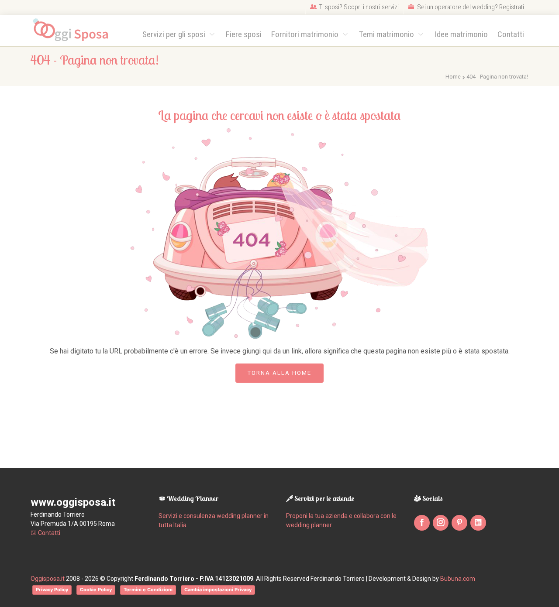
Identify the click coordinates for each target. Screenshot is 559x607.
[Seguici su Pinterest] (459, 523)
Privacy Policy (52, 589)
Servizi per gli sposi (174, 34)
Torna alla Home (279, 373)
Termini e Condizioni (148, 589)
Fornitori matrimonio (305, 34)
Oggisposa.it (48, 578)
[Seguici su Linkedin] (478, 523)
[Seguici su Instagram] (441, 523)
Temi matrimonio (387, 34)
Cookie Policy (96, 589)
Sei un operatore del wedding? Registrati (470, 7)
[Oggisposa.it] (74, 30)
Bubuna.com (457, 578)
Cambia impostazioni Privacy (218, 589)
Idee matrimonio (461, 34)
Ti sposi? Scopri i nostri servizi (358, 7)
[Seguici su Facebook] (422, 523)
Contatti (510, 34)
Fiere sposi (244, 34)
